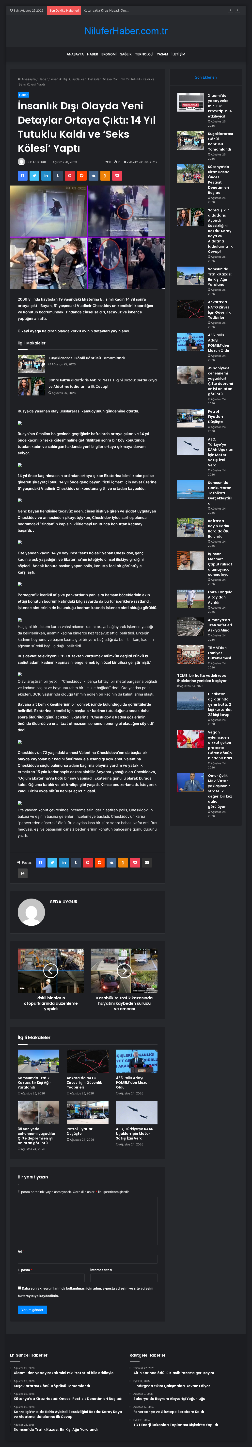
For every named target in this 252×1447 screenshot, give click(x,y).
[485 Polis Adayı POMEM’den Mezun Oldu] (137, 1061)
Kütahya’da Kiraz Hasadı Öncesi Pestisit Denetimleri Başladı (128, 10)
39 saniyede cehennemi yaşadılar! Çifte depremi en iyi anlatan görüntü (37, 1135)
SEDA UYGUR (36, 162)
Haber (92, 54)
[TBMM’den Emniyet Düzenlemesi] (190, 654)
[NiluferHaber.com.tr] (126, 31)
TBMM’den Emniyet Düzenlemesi (219, 653)
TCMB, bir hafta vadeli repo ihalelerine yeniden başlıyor (202, 678)
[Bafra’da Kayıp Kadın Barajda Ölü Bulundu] (190, 527)
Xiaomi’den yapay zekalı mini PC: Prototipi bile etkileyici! (220, 106)
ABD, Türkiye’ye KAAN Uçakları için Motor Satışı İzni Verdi (135, 1133)
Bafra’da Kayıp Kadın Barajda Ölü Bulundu (218, 528)
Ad (21, 1251)
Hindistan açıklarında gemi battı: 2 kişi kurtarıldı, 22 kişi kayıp (220, 704)
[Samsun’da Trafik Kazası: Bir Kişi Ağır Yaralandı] (39, 1061)
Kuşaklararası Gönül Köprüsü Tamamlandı (86, 358)
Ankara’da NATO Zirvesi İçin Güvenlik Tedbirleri (84, 1082)
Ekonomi (109, 54)
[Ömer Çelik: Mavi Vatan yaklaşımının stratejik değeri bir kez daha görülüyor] (190, 782)
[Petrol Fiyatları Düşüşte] (88, 1112)
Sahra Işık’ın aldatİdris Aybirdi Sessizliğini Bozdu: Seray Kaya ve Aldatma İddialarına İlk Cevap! (220, 231)
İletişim (178, 54)
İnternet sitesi (101, 1270)
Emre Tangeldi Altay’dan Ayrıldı (221, 597)
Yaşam (162, 54)
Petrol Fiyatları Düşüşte (80, 1131)
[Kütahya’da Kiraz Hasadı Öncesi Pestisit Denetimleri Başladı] (190, 173)
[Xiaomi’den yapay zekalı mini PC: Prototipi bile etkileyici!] (190, 102)
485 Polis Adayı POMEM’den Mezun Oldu (133, 1082)
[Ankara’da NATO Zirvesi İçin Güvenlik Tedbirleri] (88, 1061)
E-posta (25, 1270)
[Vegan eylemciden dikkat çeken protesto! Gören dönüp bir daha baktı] (190, 739)
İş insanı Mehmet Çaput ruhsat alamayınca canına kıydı (220, 564)
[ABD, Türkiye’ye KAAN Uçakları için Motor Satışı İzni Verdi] (137, 1112)
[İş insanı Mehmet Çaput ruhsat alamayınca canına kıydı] (190, 560)
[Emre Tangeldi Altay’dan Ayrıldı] (190, 599)
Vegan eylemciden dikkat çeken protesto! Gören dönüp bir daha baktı (221, 745)
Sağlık (126, 54)
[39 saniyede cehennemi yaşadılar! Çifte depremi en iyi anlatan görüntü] (39, 1112)
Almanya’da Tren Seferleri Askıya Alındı (220, 625)
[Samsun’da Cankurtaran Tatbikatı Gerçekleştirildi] (190, 489)
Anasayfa (75, 54)
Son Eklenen (206, 77)
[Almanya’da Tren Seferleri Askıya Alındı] (190, 626)
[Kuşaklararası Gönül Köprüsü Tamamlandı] (31, 364)
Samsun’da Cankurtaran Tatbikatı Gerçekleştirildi (220, 493)
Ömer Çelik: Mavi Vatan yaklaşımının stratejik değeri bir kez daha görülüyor (220, 791)
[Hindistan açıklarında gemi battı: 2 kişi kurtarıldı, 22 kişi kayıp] (190, 701)
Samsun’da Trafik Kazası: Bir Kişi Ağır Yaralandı (34, 1082)
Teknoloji (144, 54)
